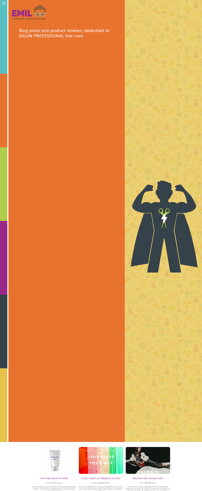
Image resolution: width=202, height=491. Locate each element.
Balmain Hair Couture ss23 (148, 478)
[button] (3, 3)
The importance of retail (54, 478)
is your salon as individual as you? (101, 478)
